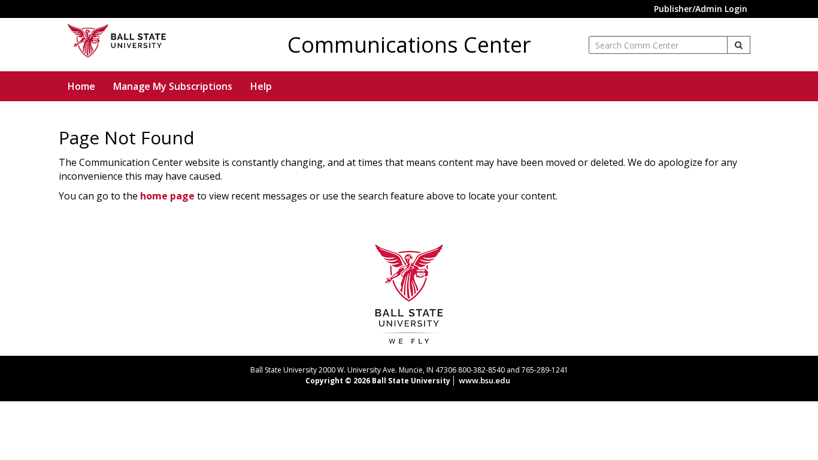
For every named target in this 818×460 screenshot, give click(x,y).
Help (261, 86)
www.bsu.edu (484, 380)
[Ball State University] (409, 292)
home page (167, 195)
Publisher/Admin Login (700, 8)
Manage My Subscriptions (172, 86)
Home (81, 86)
